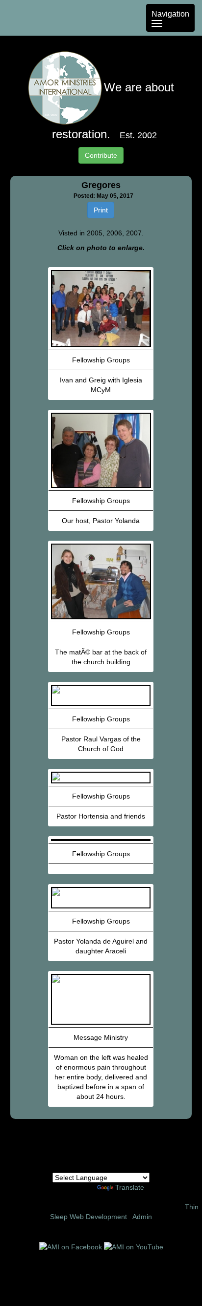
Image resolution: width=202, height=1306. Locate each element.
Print (101, 210)
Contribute (101, 155)
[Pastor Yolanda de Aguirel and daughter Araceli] (101, 897)
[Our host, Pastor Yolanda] (101, 450)
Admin (142, 1217)
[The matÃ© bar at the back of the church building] (101, 581)
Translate (129, 1187)
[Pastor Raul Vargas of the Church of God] (101, 695)
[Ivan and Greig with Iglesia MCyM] (101, 308)
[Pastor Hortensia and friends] (101, 777)
